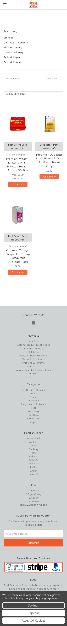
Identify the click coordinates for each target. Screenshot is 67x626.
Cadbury (33, 449)
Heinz (34, 452)
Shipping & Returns (33, 362)
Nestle (33, 445)
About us (33, 341)
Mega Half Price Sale (33, 389)
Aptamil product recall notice (33, 344)
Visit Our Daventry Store (33, 355)
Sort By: (9, 94)
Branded (9, 37)
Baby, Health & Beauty (33, 404)
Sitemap (33, 373)
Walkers (33, 442)
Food (33, 393)
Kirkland (33, 456)
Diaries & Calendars (16, 42)
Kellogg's (33, 460)
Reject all (33, 613)
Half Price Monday (34, 348)
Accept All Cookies (33, 620)
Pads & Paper (12, 57)
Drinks (33, 397)
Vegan (33, 422)
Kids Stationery (13, 47)
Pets (33, 407)
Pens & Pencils (13, 62)
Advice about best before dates (33, 370)
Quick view (18, 184)
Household (34, 400)
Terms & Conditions (33, 359)
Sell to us (34, 352)
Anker (33, 470)
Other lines (33, 418)
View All (34, 474)
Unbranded (33, 438)
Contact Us (33, 366)
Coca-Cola (33, 463)
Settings (33, 605)
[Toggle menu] (4, 4)
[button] (33, 78)
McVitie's (33, 467)
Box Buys (34, 415)
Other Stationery (13, 52)
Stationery (33, 411)
